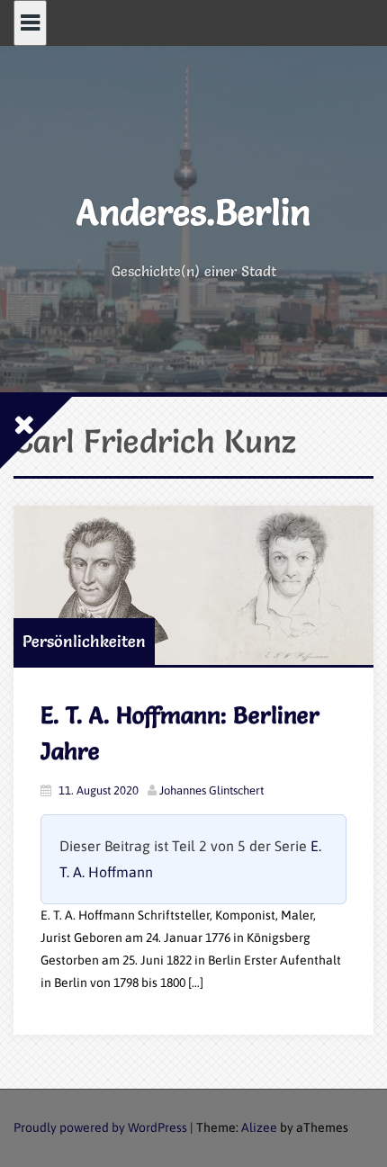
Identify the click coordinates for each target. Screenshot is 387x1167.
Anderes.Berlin (193, 212)
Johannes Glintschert (211, 790)
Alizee (259, 1127)
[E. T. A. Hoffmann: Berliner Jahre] (194, 585)
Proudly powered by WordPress (100, 1127)
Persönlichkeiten (84, 641)
